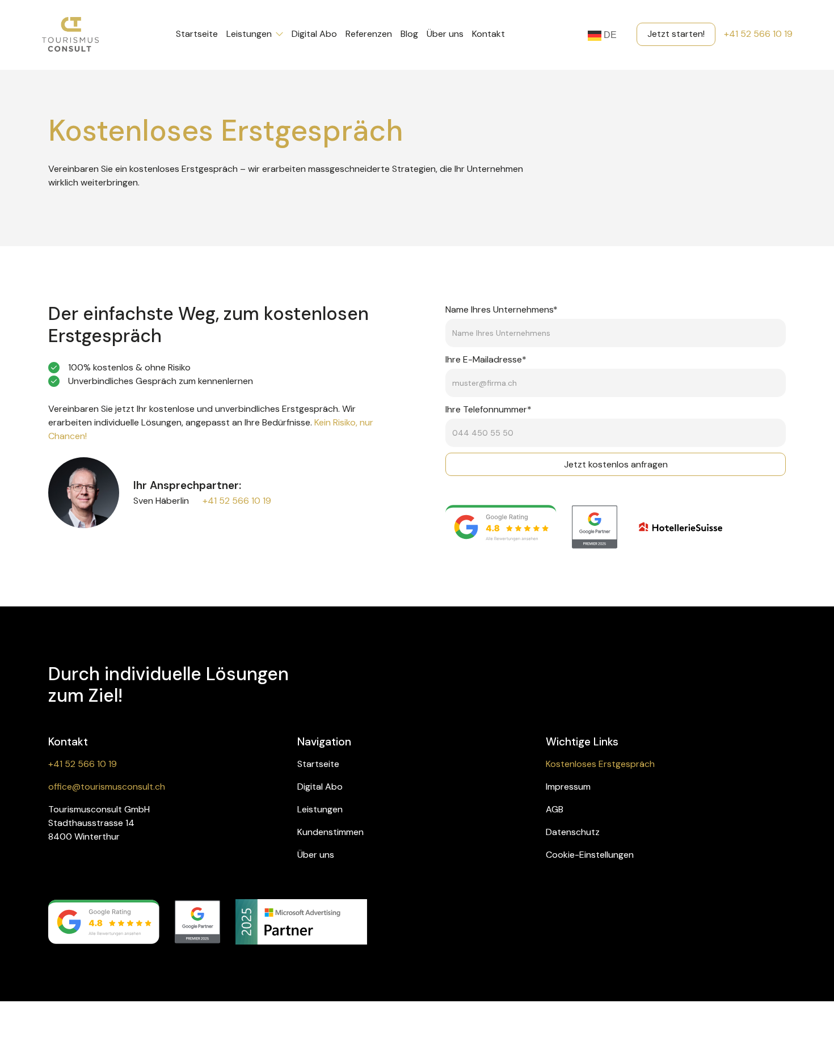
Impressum (568, 787)
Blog (409, 34)
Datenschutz (573, 832)
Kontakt (488, 34)
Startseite (318, 764)
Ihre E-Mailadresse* (485, 359)
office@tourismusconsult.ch (106, 787)
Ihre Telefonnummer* (488, 409)
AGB (554, 809)
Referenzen (369, 34)
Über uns (315, 855)
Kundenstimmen (330, 832)
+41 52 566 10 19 (237, 501)
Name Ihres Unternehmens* (501, 309)
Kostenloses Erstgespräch (600, 764)
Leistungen (320, 809)
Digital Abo (320, 787)
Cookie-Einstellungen (590, 855)
